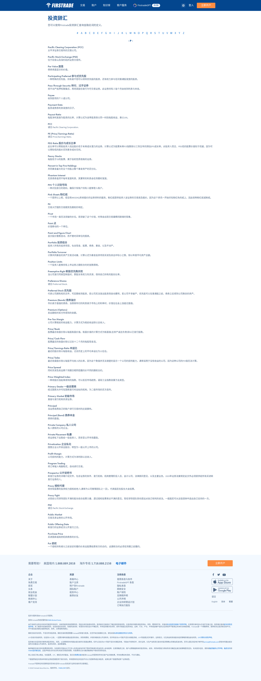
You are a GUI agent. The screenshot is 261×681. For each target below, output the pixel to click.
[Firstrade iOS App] (222, 581)
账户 (94, 5)
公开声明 (121, 598)
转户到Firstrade (77, 585)
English (214, 601)
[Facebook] (213, 574)
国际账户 (74, 589)
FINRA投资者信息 (34, 651)
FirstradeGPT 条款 (125, 582)
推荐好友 (74, 595)
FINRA (60, 668)
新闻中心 (32, 598)
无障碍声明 (122, 595)
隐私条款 (121, 585)
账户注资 (74, 582)
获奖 (30, 585)
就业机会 (32, 592)
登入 (191, 5)
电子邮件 (121, 563)
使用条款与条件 (124, 579)
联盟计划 (32, 595)
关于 (30, 579)
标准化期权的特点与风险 (123, 633)
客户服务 (122, 5)
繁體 (231, 601)
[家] (59, 5)
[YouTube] (224, 574)
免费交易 (32, 582)
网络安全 (121, 589)
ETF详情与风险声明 (205, 637)
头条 (30, 589)
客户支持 (32, 602)
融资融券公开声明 (215, 648)
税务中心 (74, 592)
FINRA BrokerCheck (54, 620)
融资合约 (227, 648)
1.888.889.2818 (65, 563)
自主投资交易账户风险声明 (177, 624)
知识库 (106, 5)
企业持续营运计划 (125, 602)
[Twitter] (218, 574)
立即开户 (206, 5)
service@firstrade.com (211, 642)
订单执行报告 (123, 605)
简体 (223, 601)
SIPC (64, 668)
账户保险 (121, 592)
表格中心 (74, 579)
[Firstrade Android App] (222, 589)
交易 (82, 5)
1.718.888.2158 (101, 563)
